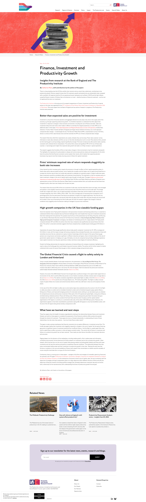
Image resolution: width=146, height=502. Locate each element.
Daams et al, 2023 (73, 269)
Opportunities (78, 491)
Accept (39, 494)
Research (57, 10)
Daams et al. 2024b (50, 280)
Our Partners (77, 489)
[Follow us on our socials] (112, 499)
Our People (77, 486)
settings (15, 498)
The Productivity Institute (47, 103)
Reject (39, 497)
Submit (97, 457)
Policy (83, 10)
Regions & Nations (67, 10)
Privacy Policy (88, 461)
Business (76, 10)
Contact (98, 484)
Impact (88, 10)
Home (31, 55)
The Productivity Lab (98, 10)
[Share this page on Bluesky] (50, 379)
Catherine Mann (47, 88)
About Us (124, 10)
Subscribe (99, 486)
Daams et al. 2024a (48, 278)
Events (108, 10)
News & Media (116, 10)
